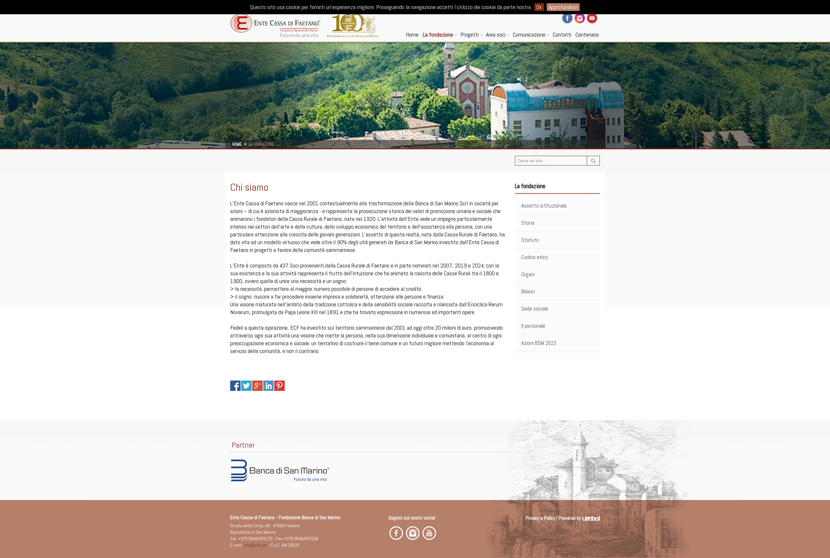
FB (235, 386)
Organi (528, 274)
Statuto (530, 240)
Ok (539, 7)
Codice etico (534, 257)
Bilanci (528, 291)
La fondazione (438, 34)
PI (279, 386)
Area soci (495, 34)
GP (257, 386)
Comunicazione (529, 34)
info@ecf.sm (255, 545)
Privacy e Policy (540, 518)
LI (268, 386)
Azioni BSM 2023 (538, 343)
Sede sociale (534, 308)
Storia (527, 222)
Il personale (533, 325)
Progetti (469, 34)
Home (412, 34)
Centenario (587, 34)
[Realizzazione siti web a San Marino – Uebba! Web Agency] (591, 518)
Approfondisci (563, 7)
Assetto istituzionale (544, 205)
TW (246, 386)
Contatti (562, 34)
